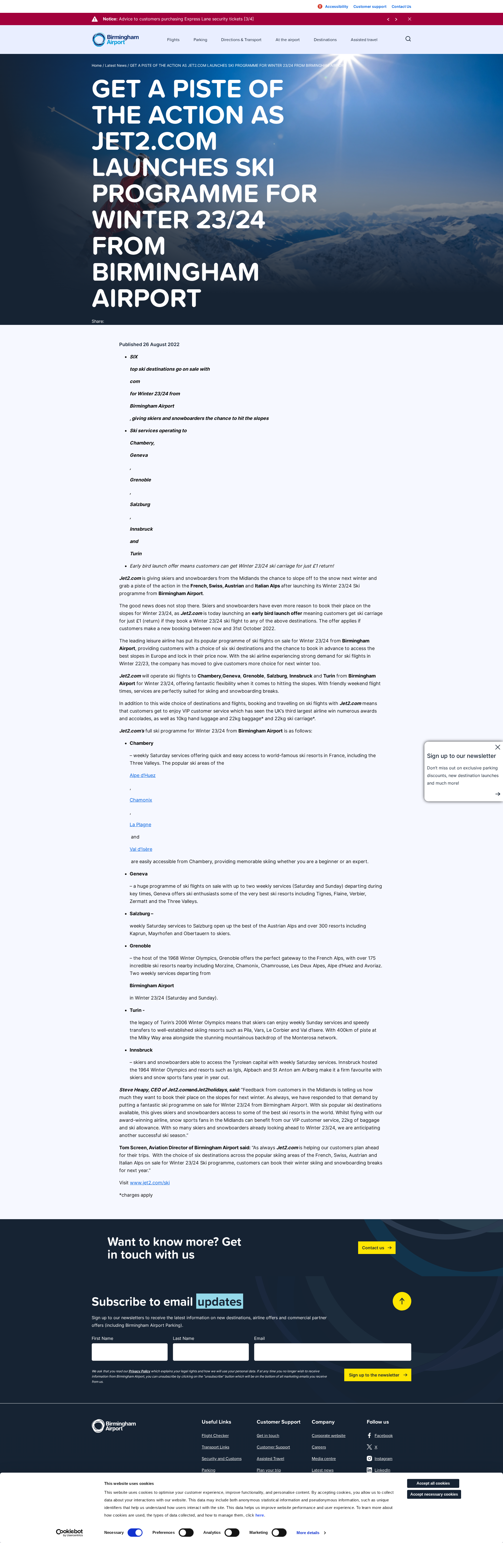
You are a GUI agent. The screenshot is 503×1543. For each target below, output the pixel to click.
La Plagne (140, 824)
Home (97, 65)
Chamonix (141, 800)
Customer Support (273, 1447)
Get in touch (268, 1435)
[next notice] (396, 19)
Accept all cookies (433, 1483)
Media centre (324, 1458)
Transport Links (215, 1447)
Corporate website (329, 1435)
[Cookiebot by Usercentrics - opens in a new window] (69, 1533)
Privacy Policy (139, 1371)
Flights (173, 39)
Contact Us (401, 6)
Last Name (183, 1338)
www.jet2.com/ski (150, 1182)
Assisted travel (364, 39)
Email (259, 1338)
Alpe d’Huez (143, 775)
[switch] (186, 1532)
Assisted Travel (270, 1458)
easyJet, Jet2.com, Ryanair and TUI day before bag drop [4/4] (181, 18)
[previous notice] (388, 19)
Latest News (116, 65)
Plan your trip (269, 1470)
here (259, 1515)
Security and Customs (222, 1458)
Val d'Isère (141, 849)
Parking (200, 39)
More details (308, 1532)
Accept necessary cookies (434, 1494)
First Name (102, 1338)
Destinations (325, 39)
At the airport (288, 39)
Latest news (322, 1470)
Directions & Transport (241, 39)
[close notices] (409, 19)
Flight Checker (215, 1435)
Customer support (369, 6)
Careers (319, 1447)
